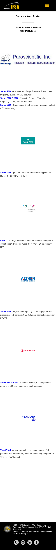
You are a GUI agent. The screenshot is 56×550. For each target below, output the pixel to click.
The (2, 450)
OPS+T (7, 450)
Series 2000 (5, 91)
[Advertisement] (28, 494)
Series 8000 (5, 105)
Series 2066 (5, 172)
